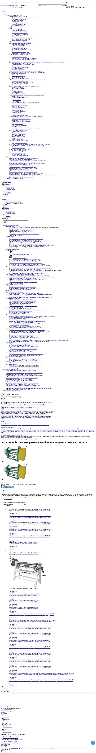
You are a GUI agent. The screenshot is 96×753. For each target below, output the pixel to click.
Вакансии (8, 193)
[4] (5, 481)
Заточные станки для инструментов (14, 292)
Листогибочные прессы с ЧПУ (73, 436)
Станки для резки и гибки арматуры (15, 357)
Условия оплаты (10, 187)
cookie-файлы (14, 748)
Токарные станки (10, 226)
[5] (6, 481)
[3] (4, 481)
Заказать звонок (21, 734)
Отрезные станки (10, 342)
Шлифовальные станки (11, 364)
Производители (7, 182)
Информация (4, 713)
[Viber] (7, 487)
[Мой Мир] (5, 487)
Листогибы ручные (85, 436)
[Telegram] (13, 487)
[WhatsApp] (9, 487)
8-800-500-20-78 (70, 7)
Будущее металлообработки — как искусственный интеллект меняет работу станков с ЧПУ (22, 404)
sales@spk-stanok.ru (19, 7)
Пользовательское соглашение (10, 738)
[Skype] (11, 487)
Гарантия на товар (10, 189)
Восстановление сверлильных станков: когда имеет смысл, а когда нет (17, 407)
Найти (5, 222)
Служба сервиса (7, 184)
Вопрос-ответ (6, 730)
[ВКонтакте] (1, 487)
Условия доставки (10, 188)
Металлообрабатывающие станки (14, 15)
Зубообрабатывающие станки (13, 298)
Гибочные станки (10, 285)
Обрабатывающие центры (12, 249)
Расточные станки (10, 352)
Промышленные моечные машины (14, 178)
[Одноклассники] (3, 487)
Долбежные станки (10, 290)
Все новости (4, 399)
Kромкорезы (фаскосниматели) (8, 436)
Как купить (6, 185)
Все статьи (3, 409)
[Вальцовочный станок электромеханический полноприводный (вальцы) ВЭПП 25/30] (15, 461)
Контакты (5, 194)
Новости (8, 192)
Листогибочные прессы (60, 436)
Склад (7, 196)
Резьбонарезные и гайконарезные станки (16, 356)
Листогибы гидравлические (29, 436)
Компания (3, 712)
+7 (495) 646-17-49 (78, 7)
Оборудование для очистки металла (14, 284)
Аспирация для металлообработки (14, 283)
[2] (2, 481)
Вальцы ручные (19, 436)
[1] (1, 481)
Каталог (5, 14)
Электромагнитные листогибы (8, 437)
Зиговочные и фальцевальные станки (45, 436)
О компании (6, 190)
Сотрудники (6, 719)
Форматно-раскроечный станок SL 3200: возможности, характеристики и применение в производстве (25, 417)
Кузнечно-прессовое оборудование (14, 307)
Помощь (3, 714)
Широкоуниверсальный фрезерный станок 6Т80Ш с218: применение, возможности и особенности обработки (27, 412)
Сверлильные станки (11, 250)
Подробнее (11, 514)
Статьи (5, 729)
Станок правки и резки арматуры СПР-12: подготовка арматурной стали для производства (22, 415)
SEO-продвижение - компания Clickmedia (11, 743)
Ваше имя (3, 690)
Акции (5, 180)
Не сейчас (4, 745)
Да (1, 745)
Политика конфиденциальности (11, 736)
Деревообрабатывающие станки (14, 156)
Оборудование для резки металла (14, 328)
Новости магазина (6, 395)
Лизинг (5, 183)
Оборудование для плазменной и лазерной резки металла (20, 274)
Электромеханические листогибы (23, 437)
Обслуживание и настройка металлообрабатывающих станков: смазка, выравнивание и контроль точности (26, 402)
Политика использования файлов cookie (13, 739)
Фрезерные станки (10, 236)
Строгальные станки (11, 361)
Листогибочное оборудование (13, 314)
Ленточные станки (10, 266)
